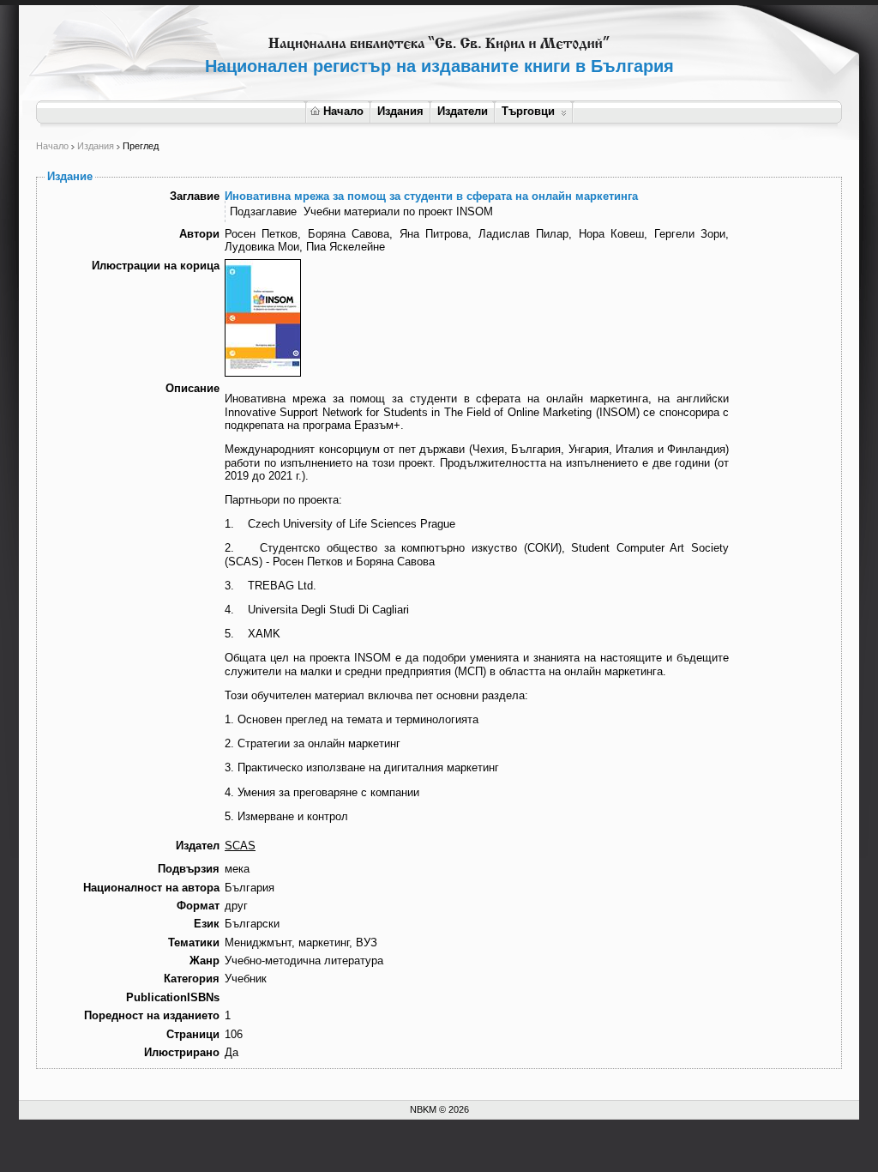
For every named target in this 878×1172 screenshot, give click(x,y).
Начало (343, 111)
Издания (400, 111)
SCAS (240, 845)
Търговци (528, 111)
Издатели (462, 111)
